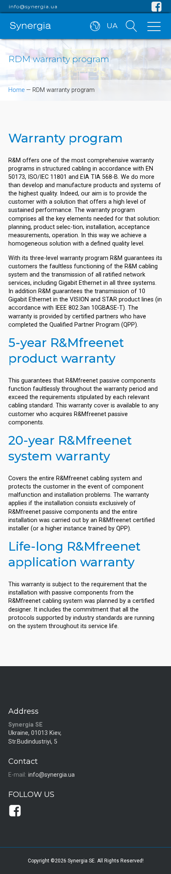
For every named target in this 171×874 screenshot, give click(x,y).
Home (16, 90)
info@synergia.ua (33, 6)
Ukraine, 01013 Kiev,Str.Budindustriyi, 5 (34, 737)
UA (112, 26)
